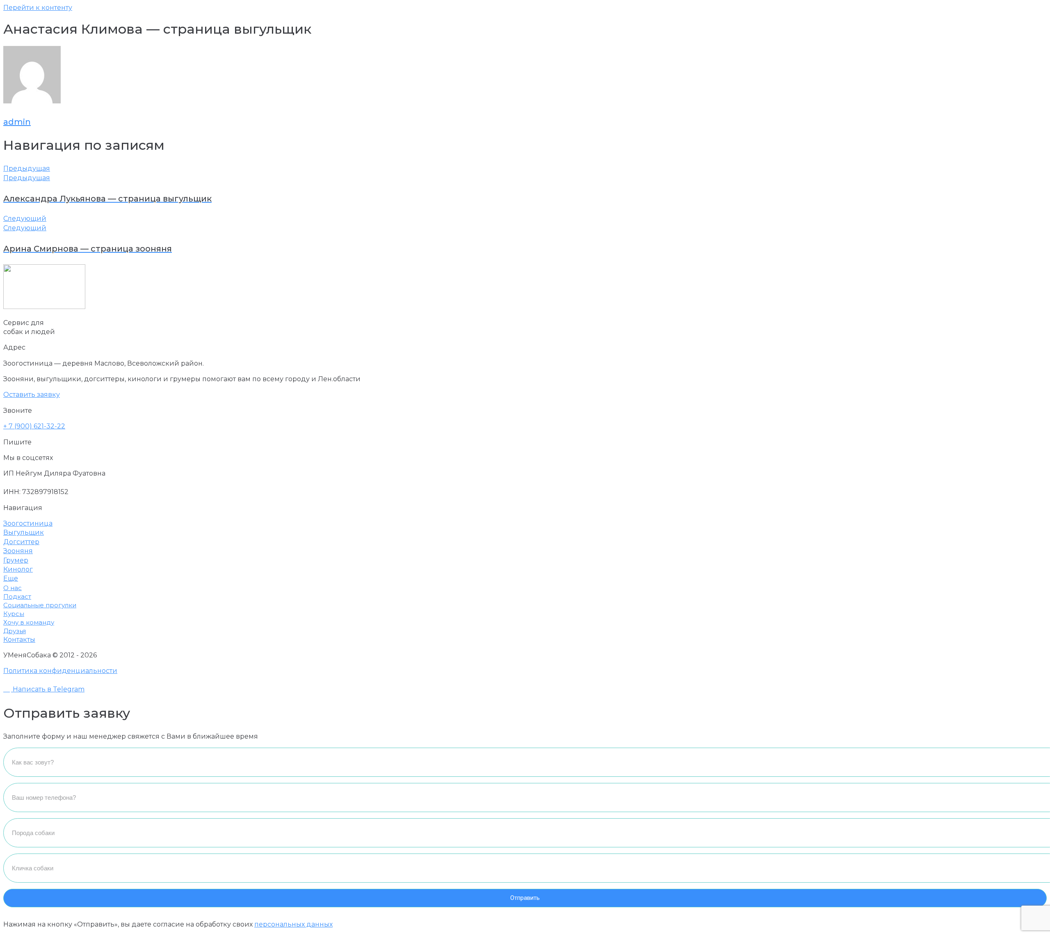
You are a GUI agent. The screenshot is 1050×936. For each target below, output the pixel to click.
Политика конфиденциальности (60, 671)
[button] (31, 394)
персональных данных (293, 924)
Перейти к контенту (37, 7)
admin (17, 122)
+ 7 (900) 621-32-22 (34, 426)
